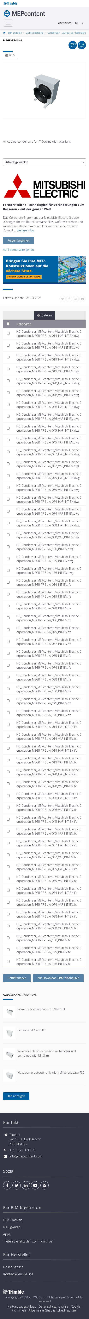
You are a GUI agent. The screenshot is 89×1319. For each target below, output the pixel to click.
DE (77, 23)
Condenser (53, 33)
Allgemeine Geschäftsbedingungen (53, 1310)
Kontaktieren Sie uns (18, 1274)
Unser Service (13, 1267)
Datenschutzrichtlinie (53, 1306)
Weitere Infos (25, 230)
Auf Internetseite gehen (18, 250)
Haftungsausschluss (21, 1306)
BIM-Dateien (15, 33)
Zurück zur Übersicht (74, 33)
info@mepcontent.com (26, 1156)
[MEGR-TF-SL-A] (44, 90)
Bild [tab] (12, 55)
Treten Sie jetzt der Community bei (28, 1241)
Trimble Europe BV (56, 1297)
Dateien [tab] (46, 315)
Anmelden (65, 23)
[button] (44, 162)
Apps (7, 1234)
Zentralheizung (34, 33)
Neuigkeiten (11, 1227)
